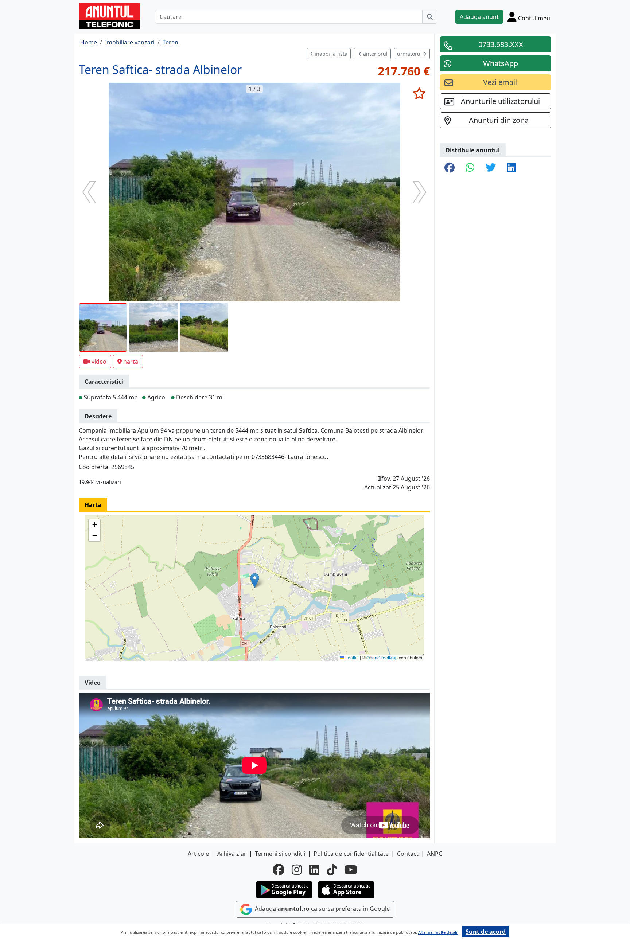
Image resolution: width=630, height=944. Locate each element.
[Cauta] (430, 17)
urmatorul (410, 53)
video (99, 362)
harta (130, 362)
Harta (93, 505)
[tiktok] (332, 869)
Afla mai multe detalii (438, 932)
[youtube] (350, 869)
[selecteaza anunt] (419, 93)
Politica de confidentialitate (351, 854)
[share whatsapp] (470, 168)
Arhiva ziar (231, 854)
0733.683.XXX (500, 44)
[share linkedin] (511, 168)
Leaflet (351, 657)
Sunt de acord (486, 932)
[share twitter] (491, 168)
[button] (254, 580)
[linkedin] (314, 869)
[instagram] (297, 869)
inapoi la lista (330, 53)
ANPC (434, 854)
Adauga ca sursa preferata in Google (321, 909)
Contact (408, 854)
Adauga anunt (479, 17)
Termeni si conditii (280, 854)
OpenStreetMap (382, 657)
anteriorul (375, 53)
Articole (198, 854)
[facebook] (278, 869)
